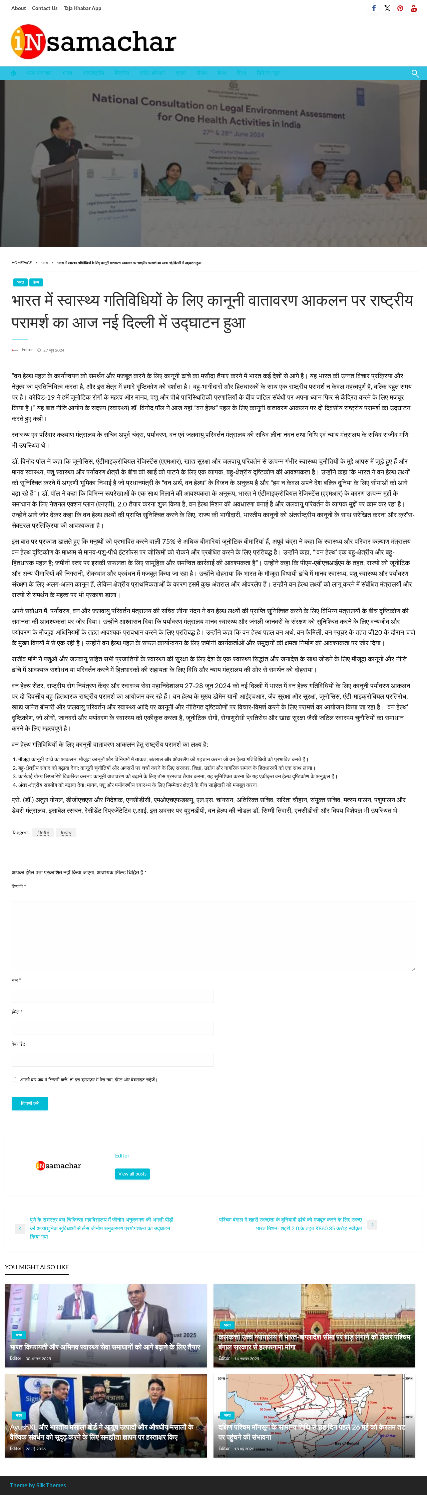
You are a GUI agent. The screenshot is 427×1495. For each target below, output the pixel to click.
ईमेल (17, 1012)
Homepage (22, 263)
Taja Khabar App (82, 8)
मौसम (201, 73)
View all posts (132, 1174)
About (18, 8)
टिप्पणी (19, 886)
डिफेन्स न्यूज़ (269, 73)
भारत (67, 73)
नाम (16, 980)
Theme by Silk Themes (38, 1485)
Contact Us (45, 8)
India (66, 832)
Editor (28, 350)
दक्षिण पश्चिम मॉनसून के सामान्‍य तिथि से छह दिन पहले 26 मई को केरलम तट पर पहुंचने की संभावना (312, 1432)
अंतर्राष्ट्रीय (93, 73)
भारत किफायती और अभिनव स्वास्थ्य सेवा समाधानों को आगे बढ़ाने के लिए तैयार (105, 1347)
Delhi (43, 832)
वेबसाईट (18, 1044)
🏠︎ (13, 73)
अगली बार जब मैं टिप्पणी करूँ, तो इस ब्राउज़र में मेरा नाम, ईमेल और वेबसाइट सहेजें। (89, 1080)
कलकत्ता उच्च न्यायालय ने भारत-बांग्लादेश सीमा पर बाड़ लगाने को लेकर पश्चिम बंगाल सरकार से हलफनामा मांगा (314, 1342)
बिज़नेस (122, 73)
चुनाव (180, 73)
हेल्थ (222, 73)
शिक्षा (241, 73)
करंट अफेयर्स (152, 73)
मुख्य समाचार (39, 73)
